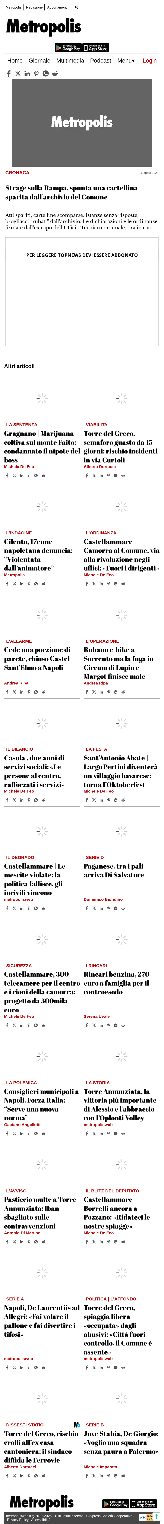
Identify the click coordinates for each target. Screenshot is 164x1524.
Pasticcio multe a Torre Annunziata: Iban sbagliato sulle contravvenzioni (40, 1212)
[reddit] (55, 73)
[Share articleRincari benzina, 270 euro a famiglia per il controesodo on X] (94, 1025)
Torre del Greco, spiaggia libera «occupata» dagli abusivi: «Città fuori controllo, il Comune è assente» (118, 1329)
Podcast (100, 60)
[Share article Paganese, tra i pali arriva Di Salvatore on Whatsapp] (116, 908)
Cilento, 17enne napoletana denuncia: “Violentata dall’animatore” (38, 555)
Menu (124, 60)
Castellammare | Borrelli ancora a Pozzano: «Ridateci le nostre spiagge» (117, 1212)
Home (15, 60)
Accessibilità (40, 1520)
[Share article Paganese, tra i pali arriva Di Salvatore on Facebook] (87, 908)
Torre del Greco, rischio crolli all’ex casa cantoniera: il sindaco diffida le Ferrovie (41, 1447)
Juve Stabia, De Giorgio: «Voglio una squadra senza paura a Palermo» (121, 1442)
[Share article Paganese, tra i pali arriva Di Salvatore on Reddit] (123, 908)
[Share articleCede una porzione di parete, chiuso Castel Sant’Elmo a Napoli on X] (15, 692)
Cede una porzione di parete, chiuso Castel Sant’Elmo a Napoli (37, 658)
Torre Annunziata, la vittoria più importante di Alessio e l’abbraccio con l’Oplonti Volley (120, 1104)
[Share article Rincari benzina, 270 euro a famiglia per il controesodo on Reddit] (123, 1025)
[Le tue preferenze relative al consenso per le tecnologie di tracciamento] (156, 1516)
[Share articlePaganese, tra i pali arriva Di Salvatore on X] (94, 908)
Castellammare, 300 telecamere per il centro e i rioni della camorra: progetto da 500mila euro (42, 991)
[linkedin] (27, 73)
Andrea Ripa (16, 683)
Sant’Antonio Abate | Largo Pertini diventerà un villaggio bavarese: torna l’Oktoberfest (121, 771)
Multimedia (70, 60)
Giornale (39, 60)
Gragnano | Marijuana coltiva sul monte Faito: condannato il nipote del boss (42, 446)
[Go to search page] (76, 7)
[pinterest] (36, 73)
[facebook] (8, 73)
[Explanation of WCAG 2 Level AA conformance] (148, 1519)
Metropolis (14, 7)
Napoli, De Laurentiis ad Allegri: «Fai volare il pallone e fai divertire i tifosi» (42, 1321)
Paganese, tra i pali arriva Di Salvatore (114, 870)
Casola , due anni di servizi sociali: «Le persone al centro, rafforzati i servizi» (34, 771)
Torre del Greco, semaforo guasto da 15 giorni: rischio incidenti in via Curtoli (121, 446)
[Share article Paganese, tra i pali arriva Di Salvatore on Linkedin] (101, 908)
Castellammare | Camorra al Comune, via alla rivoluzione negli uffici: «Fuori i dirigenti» (122, 555)
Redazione (34, 7)
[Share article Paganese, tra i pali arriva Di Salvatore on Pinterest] (109, 908)
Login (150, 60)
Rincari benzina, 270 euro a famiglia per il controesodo (116, 982)
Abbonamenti (57, 7)
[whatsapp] (45, 73)
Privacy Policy (18, 1520)
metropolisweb (18, 899)
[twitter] (18, 73)
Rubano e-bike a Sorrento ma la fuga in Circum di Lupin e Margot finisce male (119, 663)
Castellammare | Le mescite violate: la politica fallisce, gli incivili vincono (34, 879)
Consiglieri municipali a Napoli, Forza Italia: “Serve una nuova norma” (41, 1104)
